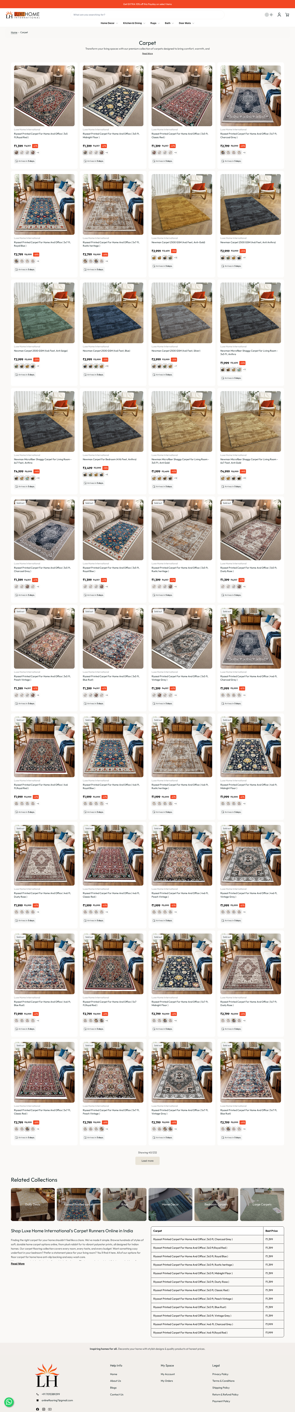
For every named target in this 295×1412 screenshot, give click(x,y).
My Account (168, 1374)
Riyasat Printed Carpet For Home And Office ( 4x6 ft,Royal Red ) (190, 1332)
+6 (38, 152)
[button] (287, 14)
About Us (115, 1380)
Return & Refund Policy (225, 1394)
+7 (175, 366)
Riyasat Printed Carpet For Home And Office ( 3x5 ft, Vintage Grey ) (192, 1315)
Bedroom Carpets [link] (216, 1204)
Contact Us (116, 1394)
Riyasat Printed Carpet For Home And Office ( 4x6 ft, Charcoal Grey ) (193, 1324)
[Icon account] (279, 15)
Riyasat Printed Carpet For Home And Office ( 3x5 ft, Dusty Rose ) (191, 1281)
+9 (244, 257)
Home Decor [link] (170, 1204)
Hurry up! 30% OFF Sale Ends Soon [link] (147, 4)
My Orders (167, 1380)
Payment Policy (221, 1401)
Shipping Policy (221, 1387)
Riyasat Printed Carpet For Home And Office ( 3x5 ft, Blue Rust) (189, 1307)
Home (14, 32)
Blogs (113, 1387)
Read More (147, 53)
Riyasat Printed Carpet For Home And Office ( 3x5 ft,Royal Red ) (190, 1247)
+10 (106, 366)
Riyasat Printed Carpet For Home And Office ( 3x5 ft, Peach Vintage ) (193, 1298)
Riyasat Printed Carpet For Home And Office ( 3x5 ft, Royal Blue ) (190, 1256)
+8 (107, 474)
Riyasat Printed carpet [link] (79, 1204)
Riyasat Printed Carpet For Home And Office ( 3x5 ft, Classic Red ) (191, 1290)
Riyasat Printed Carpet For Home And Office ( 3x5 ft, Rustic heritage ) (193, 1264)
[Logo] (22, 14)
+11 (244, 369)
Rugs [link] (124, 1204)
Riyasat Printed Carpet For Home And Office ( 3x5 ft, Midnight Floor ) (193, 1273)
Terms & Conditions (223, 1380)
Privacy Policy (220, 1374)
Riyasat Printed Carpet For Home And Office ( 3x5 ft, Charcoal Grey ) (193, 1239)
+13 (175, 257)
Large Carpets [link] (262, 1204)
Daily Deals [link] (32, 1204)
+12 (175, 478)
